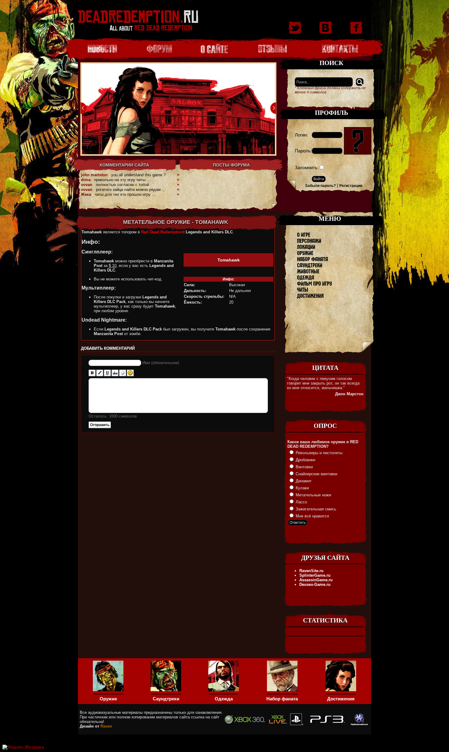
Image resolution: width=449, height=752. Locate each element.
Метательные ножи (312, 495)
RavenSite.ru (311, 570)
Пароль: (303, 150)
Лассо (300, 502)
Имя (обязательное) (160, 362)
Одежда (224, 698)
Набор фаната (282, 698)
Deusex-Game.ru (314, 584)
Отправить (99, 425)
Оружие (108, 698)
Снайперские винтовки (315, 474)
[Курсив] (99, 373)
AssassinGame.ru (316, 580)
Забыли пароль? (320, 186)
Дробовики (304, 460)
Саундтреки (166, 698)
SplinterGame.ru (314, 575)
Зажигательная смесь (315, 509)
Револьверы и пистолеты (318, 453)
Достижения (341, 698)
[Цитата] (122, 373)
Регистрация (350, 186)
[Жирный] (92, 373)
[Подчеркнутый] (107, 373)
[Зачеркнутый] (115, 373)
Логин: (301, 135)
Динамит (303, 481)
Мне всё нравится (311, 516)
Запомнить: (307, 167)
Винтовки (303, 467)
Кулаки (301, 488)
